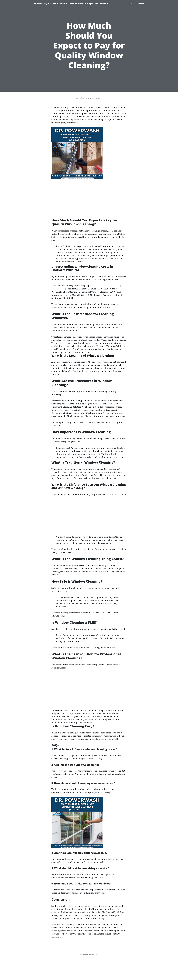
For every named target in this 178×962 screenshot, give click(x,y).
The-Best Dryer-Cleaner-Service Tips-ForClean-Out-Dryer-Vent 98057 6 (71, 3)
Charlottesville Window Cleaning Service (91, 469)
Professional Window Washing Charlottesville (84, 774)
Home (130, 3)
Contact (140, 3)
